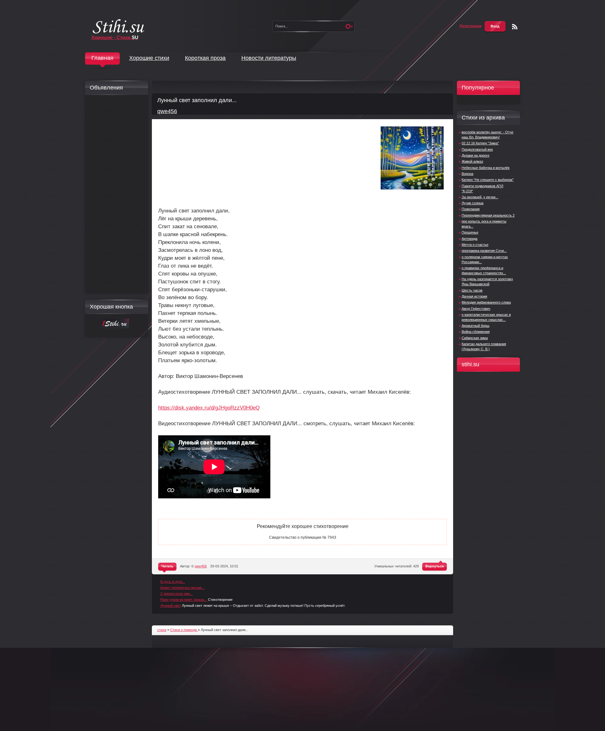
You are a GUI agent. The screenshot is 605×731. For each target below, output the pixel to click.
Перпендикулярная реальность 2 (488, 215)
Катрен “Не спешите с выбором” (488, 180)
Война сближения (476, 332)
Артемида (469, 239)
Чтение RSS (515, 26)
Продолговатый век (477, 149)
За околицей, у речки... (480, 197)
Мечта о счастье (475, 245)
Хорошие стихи (149, 58)
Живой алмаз (472, 161)
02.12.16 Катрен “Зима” (480, 143)
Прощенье (470, 232)
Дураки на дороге (475, 155)
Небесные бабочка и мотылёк (486, 168)
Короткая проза (205, 58)
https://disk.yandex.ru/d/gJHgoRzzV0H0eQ (209, 408)
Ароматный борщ (475, 326)
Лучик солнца (472, 203)
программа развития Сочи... (484, 250)
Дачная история (474, 296)
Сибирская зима (475, 338)
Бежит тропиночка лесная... (182, 587)
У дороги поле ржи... (176, 593)
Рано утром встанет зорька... (183, 599)
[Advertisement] (115, 194)
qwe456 (167, 111)
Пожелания (471, 209)
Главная (102, 58)
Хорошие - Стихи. (114, 37)
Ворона (467, 174)
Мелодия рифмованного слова (486, 302)
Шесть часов (472, 290)
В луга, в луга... (172, 581)
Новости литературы (268, 58)
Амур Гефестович (476, 308)
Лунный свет (170, 605)
